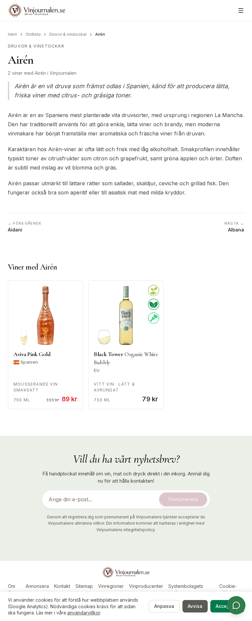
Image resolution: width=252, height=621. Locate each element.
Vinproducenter (146, 586)
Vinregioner (111, 586)
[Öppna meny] (241, 10)
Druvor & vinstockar (68, 34)
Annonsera (37, 586)
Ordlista (33, 34)
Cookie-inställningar (228, 589)
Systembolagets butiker (185, 589)
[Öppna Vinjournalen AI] (236, 605)
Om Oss (12, 589)
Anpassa (164, 606)
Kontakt (62, 586)
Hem (12, 34)
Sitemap (84, 586)
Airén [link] (100, 34)
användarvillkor (83, 612)
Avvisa (195, 606)
